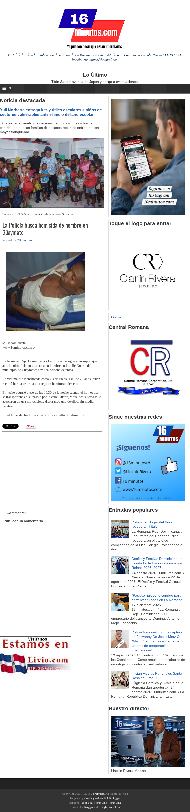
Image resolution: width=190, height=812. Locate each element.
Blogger (88, 807)
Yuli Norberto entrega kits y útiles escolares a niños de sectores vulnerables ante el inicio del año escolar (51, 112)
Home (5, 214)
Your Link (87, 802)
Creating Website (93, 798)
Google (103, 807)
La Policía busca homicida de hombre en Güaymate (45, 228)
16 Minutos (97, 793)
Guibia (116, 317)
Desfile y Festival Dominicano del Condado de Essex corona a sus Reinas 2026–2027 (157, 563)
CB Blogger (24, 240)
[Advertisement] (41, 466)
